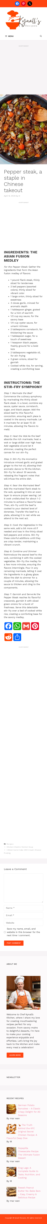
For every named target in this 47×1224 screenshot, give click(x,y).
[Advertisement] (23, 70)
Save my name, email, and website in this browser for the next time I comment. (23, 932)
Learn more (15, 1055)
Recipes (10, 844)
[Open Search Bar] (41, 36)
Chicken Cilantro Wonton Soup (20, 847)
